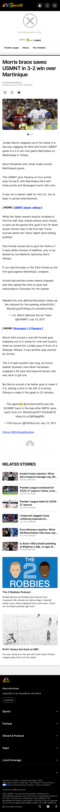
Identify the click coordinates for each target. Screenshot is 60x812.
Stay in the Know (10, 688)
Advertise (6, 780)
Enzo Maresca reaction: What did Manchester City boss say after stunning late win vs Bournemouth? (38, 531)
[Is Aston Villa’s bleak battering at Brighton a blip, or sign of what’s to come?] (10, 546)
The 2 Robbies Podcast (16, 592)
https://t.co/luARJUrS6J (39, 308)
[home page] (12, 5)
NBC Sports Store (10, 783)
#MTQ (45, 408)
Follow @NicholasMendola (18, 432)
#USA (50, 304)
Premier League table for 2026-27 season (38, 503)
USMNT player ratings (27, 207)
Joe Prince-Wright (28, 493)
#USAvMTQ (49, 412)
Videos (25, 47)
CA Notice (30, 785)
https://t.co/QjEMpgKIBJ (30, 416)
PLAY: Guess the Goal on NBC (20, 649)
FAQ (39, 780)
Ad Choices (35, 783)
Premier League (11, 47)
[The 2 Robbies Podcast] (29, 572)
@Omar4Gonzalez (34, 300)
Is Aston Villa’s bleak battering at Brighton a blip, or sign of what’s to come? (38, 545)
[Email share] (18, 92)
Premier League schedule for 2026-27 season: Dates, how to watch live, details (37, 489)
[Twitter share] (12, 92)
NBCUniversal (19, 790)
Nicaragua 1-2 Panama (27, 328)
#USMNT (9, 408)
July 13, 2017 (37, 319)
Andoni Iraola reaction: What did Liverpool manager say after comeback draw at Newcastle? (38, 475)
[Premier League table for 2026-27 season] (10, 504)
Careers (15, 780)
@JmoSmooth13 (33, 404)
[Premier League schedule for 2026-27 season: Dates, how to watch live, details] (10, 490)
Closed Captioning (28, 780)
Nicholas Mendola (13, 82)
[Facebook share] (5, 92)
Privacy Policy (47, 783)
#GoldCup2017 (16, 308)
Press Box (24, 783)
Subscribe (8, 700)
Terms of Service (43, 785)
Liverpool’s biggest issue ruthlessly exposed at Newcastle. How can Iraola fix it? (37, 517)
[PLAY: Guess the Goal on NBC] (29, 629)
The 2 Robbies (39, 47)
